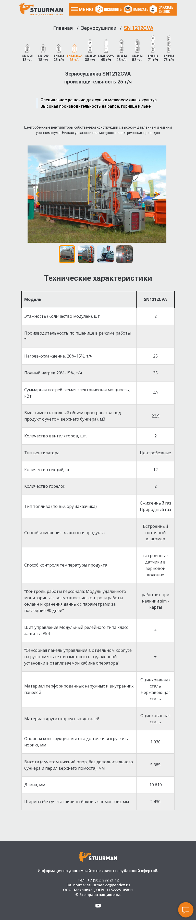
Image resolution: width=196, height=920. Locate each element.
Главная (63, 28)
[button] (162, 9)
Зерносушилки (98, 28)
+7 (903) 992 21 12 (103, 880)
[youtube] (98, 907)
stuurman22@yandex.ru (108, 884)
